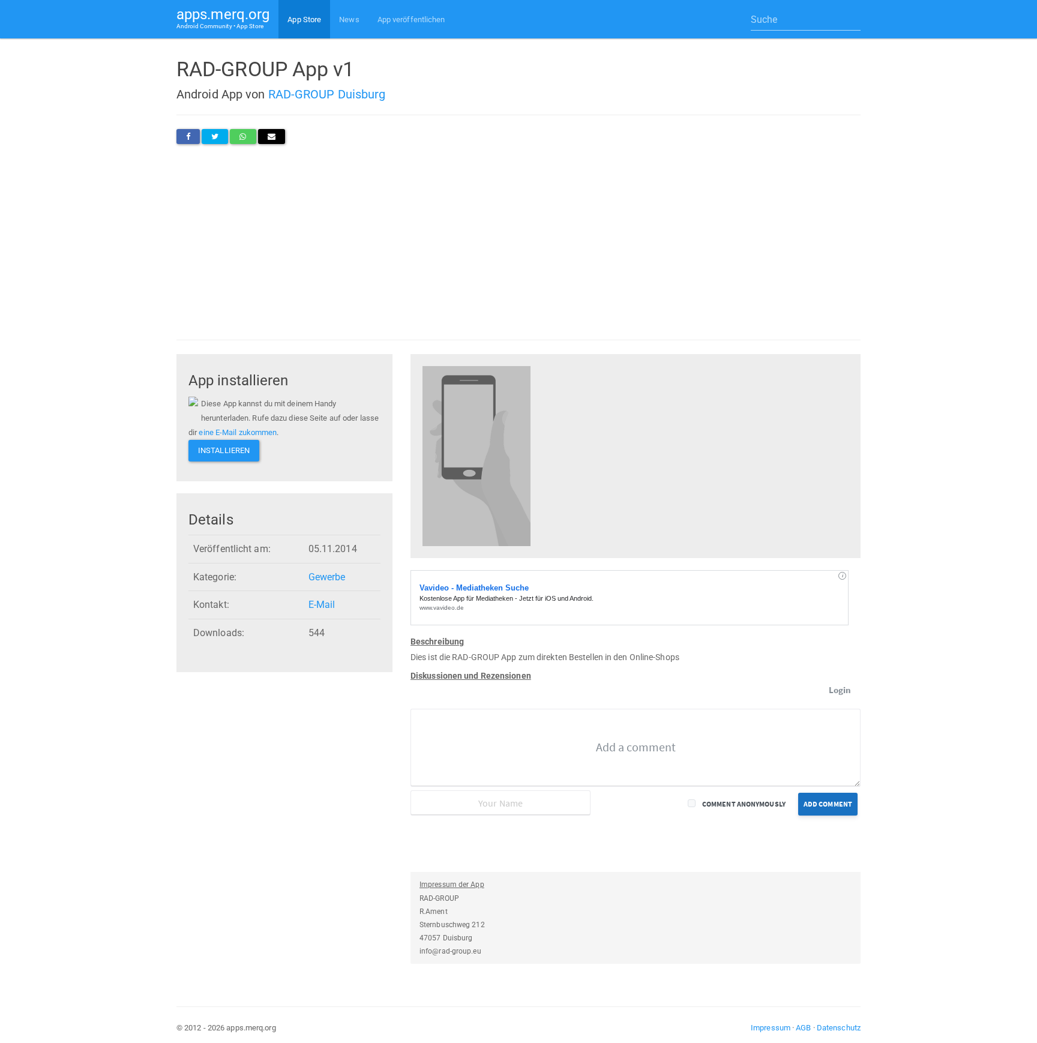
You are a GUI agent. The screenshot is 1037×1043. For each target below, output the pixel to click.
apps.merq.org (222, 17)
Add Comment (828, 803)
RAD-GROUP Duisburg (327, 94)
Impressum (770, 1027)
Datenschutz (839, 1027)
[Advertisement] (518, 242)
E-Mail (321, 604)
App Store (304, 19)
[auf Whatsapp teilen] (243, 136)
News (349, 19)
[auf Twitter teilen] (215, 136)
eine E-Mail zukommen (238, 432)
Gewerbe (327, 577)
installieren (224, 450)
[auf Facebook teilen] (188, 136)
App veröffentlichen (411, 19)
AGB (803, 1027)
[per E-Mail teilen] (271, 136)
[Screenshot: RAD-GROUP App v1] (476, 455)
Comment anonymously (744, 803)
